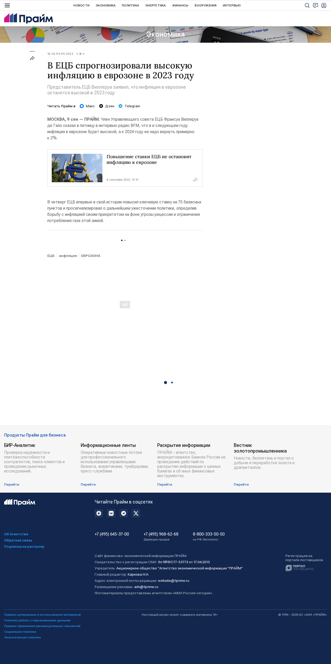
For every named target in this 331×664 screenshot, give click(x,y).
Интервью (232, 5)
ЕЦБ (51, 256)
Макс (90, 106)
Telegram (132, 106)
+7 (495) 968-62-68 (161, 536)
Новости (81, 5)
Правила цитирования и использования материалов (42, 614)
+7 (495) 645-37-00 (112, 534)
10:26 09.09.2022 (60, 54)
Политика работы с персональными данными (37, 620)
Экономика (106, 5)
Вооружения (205, 5)
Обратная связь (18, 540)
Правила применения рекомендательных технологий (42, 626)
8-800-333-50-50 (209, 536)
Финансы (180, 5)
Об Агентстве (16, 534)
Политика (130, 5)
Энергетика (155, 5)
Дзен (109, 106)
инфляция (68, 256)
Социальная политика (20, 632)
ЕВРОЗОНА (90, 256)
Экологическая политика (22, 637)
